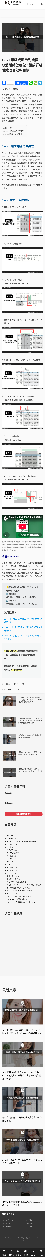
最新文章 (10, 876)
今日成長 (10, 850)
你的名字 (8, 793)
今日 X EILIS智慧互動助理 (16, 882)
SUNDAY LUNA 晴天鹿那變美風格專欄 (21, 841)
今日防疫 (10, 839)
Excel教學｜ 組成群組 (13, 134)
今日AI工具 (11, 844)
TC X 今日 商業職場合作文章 (20, 902)
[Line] (41, 1251)
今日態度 (10, 856)
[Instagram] (18, 1251)
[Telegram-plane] (33, 1251)
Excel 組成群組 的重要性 (14, 131)
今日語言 (10, 836)
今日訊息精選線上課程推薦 (19, 896)
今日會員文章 (12, 873)
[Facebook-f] (11, 1251)
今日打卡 (10, 870)
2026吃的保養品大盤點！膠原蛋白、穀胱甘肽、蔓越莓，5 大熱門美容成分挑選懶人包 (30, 700)
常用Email (9, 803)
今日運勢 (10, 847)
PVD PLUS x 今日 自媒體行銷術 (18, 890)
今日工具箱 (11, 853)
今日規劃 (10, 867)
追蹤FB (11, 1255)
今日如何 (10, 859)
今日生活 (10, 864)
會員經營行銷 (12, 879)
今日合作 (10, 893)
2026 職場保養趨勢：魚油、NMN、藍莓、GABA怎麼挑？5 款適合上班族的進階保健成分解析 (31, 721)
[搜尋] (42, 4)
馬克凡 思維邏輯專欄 (17, 899)
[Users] (25, 1251)
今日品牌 (10, 862)
